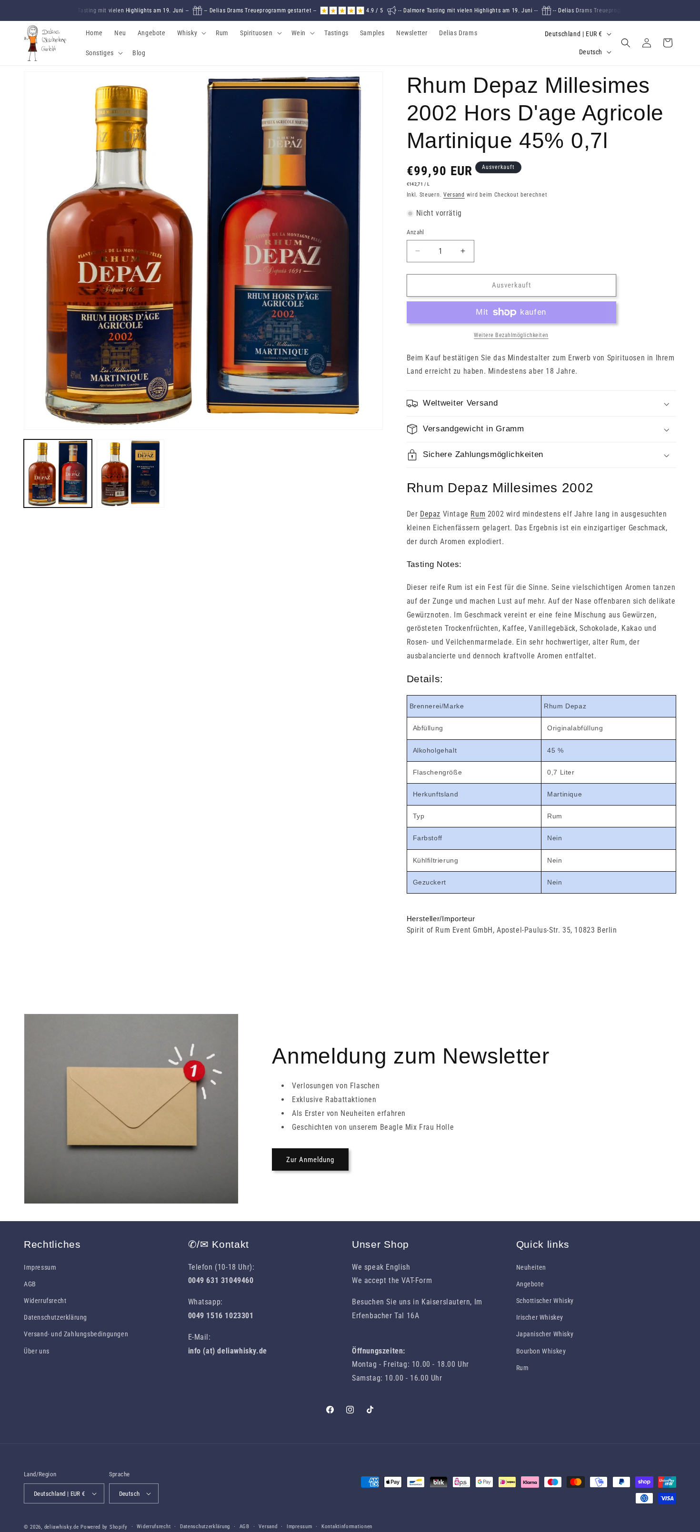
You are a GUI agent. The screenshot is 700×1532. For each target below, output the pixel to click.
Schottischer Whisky (545, 1300)
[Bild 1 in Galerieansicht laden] (58, 473)
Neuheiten (531, 1267)
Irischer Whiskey (540, 1317)
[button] (190, 33)
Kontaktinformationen (346, 1526)
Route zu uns (373, 1329)
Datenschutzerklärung (55, 1317)
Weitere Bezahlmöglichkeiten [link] (511, 335)
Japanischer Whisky (545, 1334)
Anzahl (415, 232)
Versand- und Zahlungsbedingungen (76, 1334)
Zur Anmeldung (310, 1159)
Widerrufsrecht (45, 1300)
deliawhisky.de (61, 1527)
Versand (454, 194)
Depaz (430, 513)
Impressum (40, 1267)
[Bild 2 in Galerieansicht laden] (131, 473)
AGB (30, 1284)
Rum (477, 513)
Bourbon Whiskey (541, 1351)
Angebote (530, 1284)
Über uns (37, 1351)
